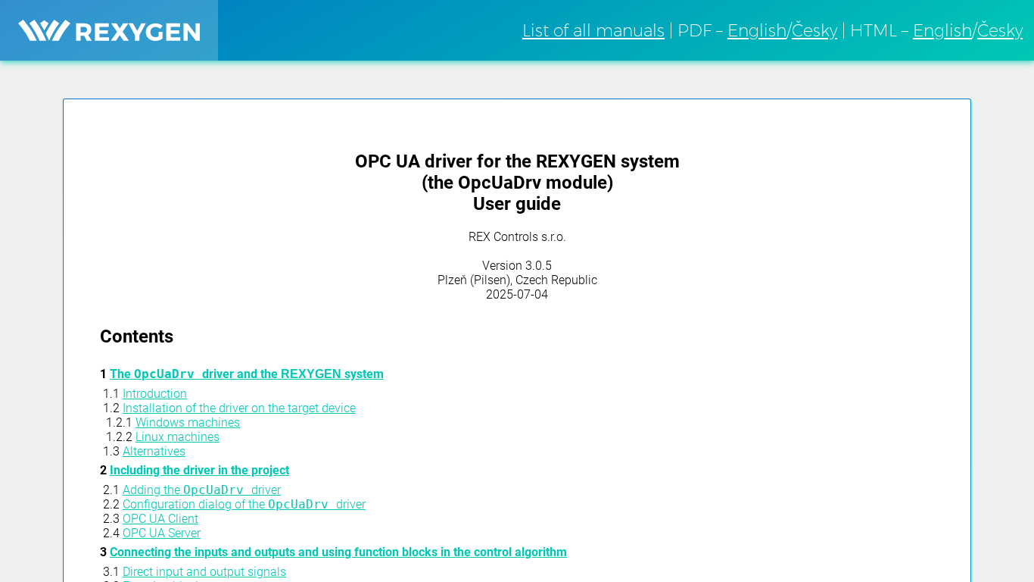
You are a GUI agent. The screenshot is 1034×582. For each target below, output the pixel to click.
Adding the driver (202, 490)
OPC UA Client (160, 519)
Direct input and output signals (204, 572)
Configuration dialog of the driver (244, 504)
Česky (814, 30)
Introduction (155, 393)
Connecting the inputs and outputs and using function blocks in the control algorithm (338, 552)
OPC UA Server (162, 533)
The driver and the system (247, 374)
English (756, 30)
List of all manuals (593, 30)
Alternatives (154, 451)
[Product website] (109, 30)
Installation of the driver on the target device (239, 408)
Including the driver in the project (199, 470)
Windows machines (187, 422)
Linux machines (177, 437)
